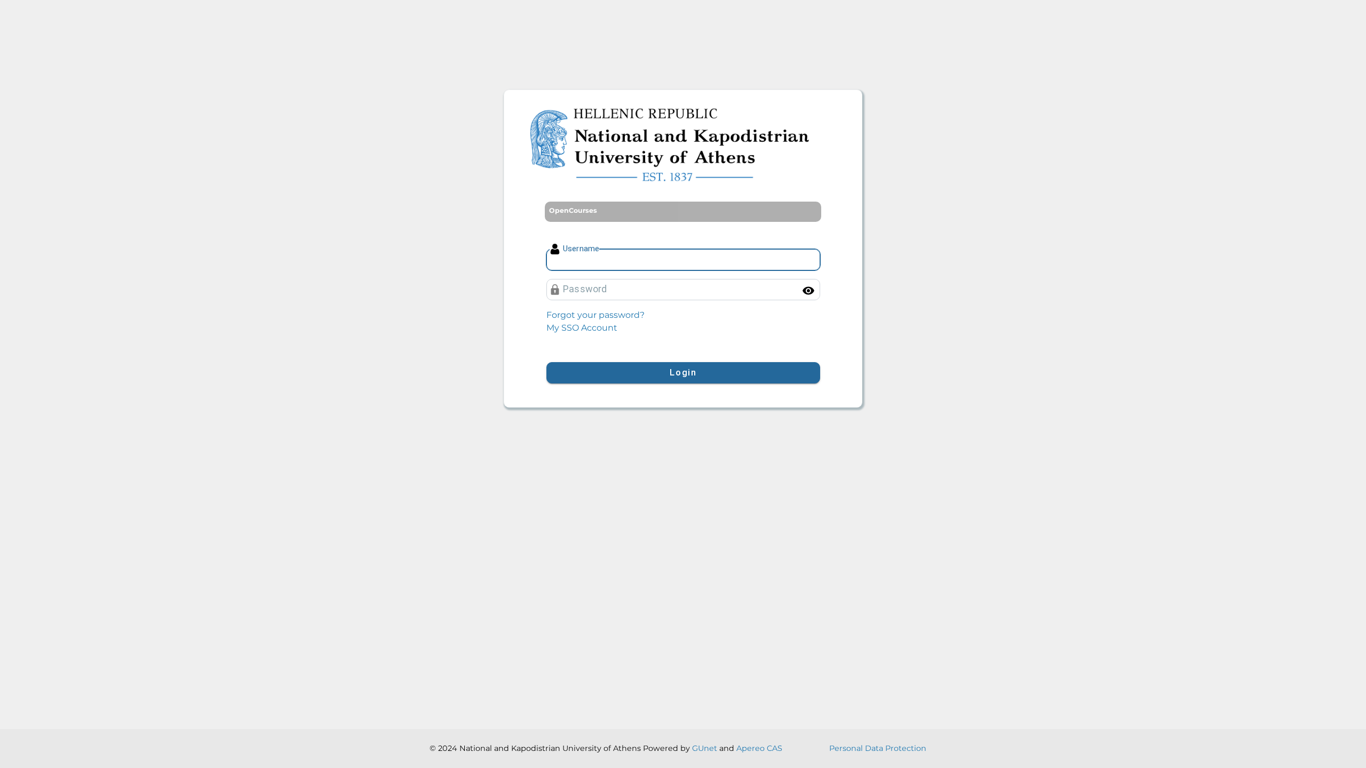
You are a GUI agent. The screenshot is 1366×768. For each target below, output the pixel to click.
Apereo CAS (759, 748)
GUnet (704, 748)
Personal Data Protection (877, 748)
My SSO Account (581, 328)
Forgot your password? (595, 315)
